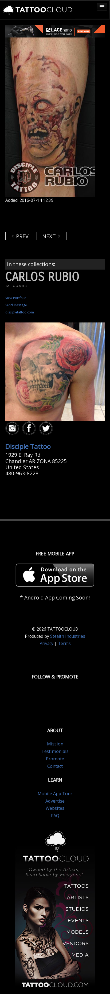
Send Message (16, 305)
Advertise (55, 801)
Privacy (46, 643)
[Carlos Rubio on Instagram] (13, 428)
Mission (55, 744)
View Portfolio (15, 298)
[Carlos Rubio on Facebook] (30, 428)
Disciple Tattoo (28, 446)
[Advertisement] (48, 217)
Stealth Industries (67, 636)
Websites (55, 808)
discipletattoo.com (19, 312)
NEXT (49, 236)
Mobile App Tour (55, 793)
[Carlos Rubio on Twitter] (46, 428)
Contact (55, 766)
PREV (22, 236)
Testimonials (55, 751)
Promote (55, 759)
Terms (64, 643)
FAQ (55, 816)
